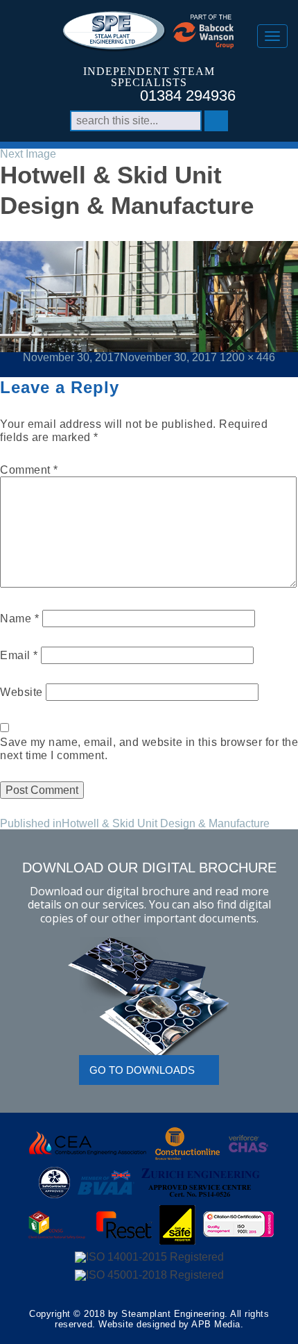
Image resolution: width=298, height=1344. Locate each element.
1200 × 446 (247, 357)
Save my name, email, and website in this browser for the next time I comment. (149, 748)
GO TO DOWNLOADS (142, 1070)
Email (19, 655)
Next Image (28, 154)
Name (19, 618)
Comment (29, 470)
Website (21, 692)
